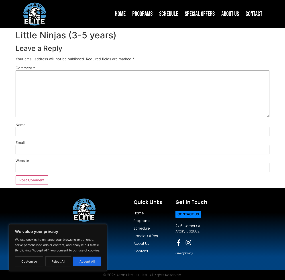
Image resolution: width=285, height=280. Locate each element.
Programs (142, 14)
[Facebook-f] (178, 242)
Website (22, 160)
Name (20, 125)
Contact (254, 14)
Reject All (58, 261)
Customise (29, 261)
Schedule (168, 14)
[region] (58, 247)
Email (20, 142)
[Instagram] (188, 242)
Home (120, 14)
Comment (25, 68)
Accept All (87, 261)
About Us (230, 14)
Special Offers (200, 14)
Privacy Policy (184, 253)
